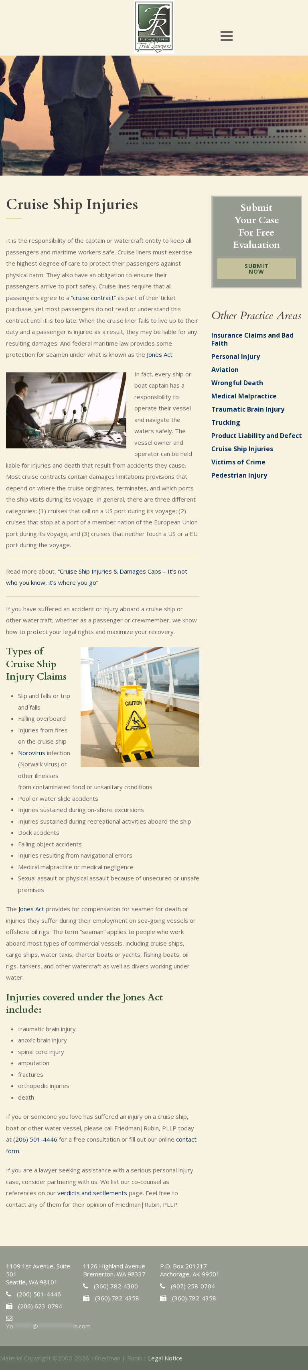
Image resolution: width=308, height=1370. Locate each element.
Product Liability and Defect (256, 435)
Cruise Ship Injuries (242, 448)
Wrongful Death (237, 382)
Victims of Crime (238, 462)
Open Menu (226, 36)
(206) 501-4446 (35, 1139)
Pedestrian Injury (239, 475)
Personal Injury (235, 356)
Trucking (225, 422)
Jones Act (159, 354)
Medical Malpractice (244, 396)
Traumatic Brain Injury (247, 409)
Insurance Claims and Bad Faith (252, 339)
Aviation (225, 369)
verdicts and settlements (92, 1193)
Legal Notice (165, 1358)
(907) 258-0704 (193, 1286)
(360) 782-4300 (116, 1286)
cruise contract (93, 298)
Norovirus (31, 753)
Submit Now (257, 268)
